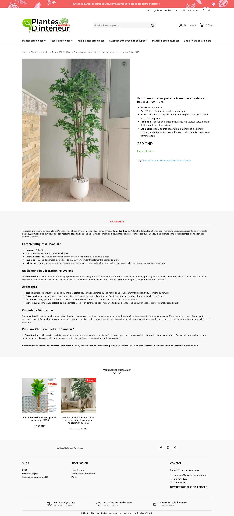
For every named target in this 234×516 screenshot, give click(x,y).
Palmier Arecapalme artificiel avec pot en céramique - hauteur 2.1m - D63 (78, 420)
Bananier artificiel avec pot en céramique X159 (40, 419)
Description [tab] (117, 221)
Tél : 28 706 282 (190, 10)
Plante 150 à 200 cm (61, 52)
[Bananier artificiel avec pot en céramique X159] (39, 395)
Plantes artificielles (40, 52)
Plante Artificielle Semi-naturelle (175, 160)
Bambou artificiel (151, 160)
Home (25, 52)
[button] (124, 64)
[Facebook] (203, 10)
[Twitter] (174, 447)
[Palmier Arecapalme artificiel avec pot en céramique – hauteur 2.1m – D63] (78, 395)
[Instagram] (208, 10)
